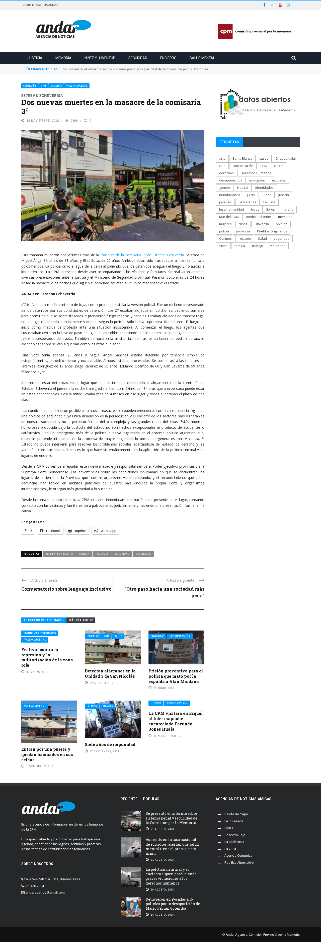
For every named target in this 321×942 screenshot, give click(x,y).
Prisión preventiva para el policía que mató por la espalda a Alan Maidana (175, 676)
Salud (118, 636)
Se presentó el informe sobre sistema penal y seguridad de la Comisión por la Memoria (171, 818)
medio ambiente (258, 216)
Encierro (168, 58)
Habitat (242, 187)
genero (224, 187)
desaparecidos (230, 180)
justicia (283, 195)
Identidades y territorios (40, 633)
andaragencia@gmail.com (45, 892)
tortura (239, 245)
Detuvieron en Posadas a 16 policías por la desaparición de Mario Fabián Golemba (173, 904)
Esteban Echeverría (59, 553)
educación (257, 180)
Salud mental (202, 58)
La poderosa (234, 841)
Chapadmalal (285, 158)
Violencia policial (77, 85)
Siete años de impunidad (110, 744)
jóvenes (225, 202)
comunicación (242, 165)
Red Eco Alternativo (239, 862)
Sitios (223, 245)
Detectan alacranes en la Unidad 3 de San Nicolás (110, 673)
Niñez (243, 224)
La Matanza (247, 202)
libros (270, 209)
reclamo (102, 553)
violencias (143, 553)
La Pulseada (233, 821)
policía (84, 553)
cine (222, 165)
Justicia (34, 58)
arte (222, 158)
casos (263, 158)
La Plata (269, 202)
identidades (264, 187)
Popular (151, 799)
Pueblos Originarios (272, 231)
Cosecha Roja (234, 835)
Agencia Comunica (238, 855)
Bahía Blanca (242, 158)
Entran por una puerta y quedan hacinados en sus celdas (47, 754)
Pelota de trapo (236, 814)
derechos (226, 173)
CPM (43, 85)
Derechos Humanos (256, 173)
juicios (266, 195)
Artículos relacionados (43, 620)
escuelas (279, 180)
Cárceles (93, 636)
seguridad (121, 553)
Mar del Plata (229, 216)
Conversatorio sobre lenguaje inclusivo (66, 589)
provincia (243, 231)
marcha (287, 209)
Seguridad (137, 58)
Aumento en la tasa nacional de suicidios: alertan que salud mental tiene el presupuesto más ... (172, 846)
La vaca (230, 848)
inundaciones (229, 195)
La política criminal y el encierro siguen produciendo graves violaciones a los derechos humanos (171, 876)
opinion (281, 224)
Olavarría (262, 224)
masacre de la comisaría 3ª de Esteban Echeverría (142, 255)
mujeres (225, 224)
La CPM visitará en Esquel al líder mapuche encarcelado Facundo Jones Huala (175, 721)
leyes (255, 209)
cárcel (278, 165)
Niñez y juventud (100, 58)
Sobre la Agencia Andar (40, 5)
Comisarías (30, 85)
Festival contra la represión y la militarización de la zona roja (47, 657)
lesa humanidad (231, 209)
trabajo (257, 245)
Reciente (129, 799)
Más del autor (80, 620)
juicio (251, 195)
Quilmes (225, 238)
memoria (285, 216)
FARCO (229, 828)
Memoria (63, 58)
